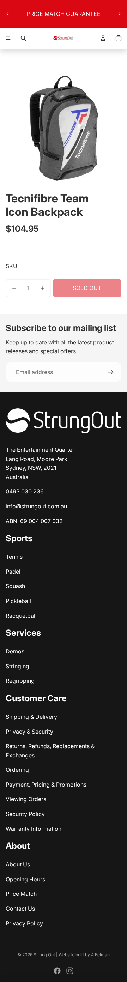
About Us (18, 864)
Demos (15, 651)
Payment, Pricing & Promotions (46, 784)
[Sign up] (110, 372)
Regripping (20, 680)
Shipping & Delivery (31, 716)
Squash (15, 586)
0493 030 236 (25, 491)
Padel (13, 571)
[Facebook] (57, 970)
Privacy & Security (29, 731)
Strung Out (44, 954)
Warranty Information (33, 828)
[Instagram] (70, 970)
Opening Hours (25, 879)
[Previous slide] (8, 14)
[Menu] (8, 38)
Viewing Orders (26, 799)
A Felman (100, 954)
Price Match (21, 893)
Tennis (14, 556)
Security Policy (25, 813)
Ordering (17, 769)
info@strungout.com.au (36, 506)
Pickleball (18, 600)
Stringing (17, 666)
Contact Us (20, 908)
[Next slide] (119, 14)
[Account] (103, 38)
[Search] (23, 38)
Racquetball (21, 615)
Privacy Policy (24, 923)
